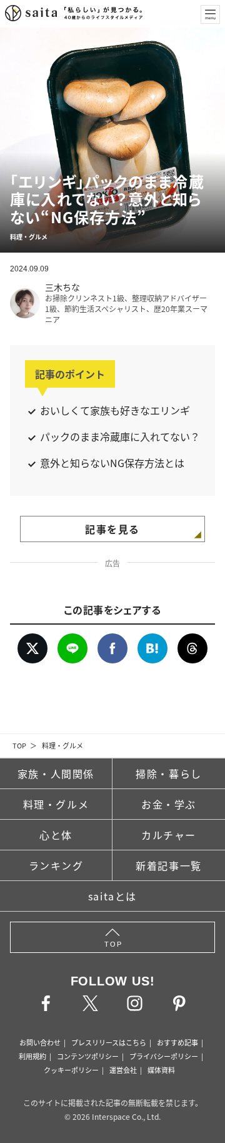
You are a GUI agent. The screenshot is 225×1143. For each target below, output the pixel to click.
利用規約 (32, 1056)
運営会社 (123, 1070)
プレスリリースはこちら (108, 1042)
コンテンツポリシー (88, 1056)
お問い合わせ (40, 1042)
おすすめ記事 (177, 1042)
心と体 (55, 834)
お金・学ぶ (168, 804)
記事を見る (112, 528)
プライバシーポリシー (163, 1056)
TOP (19, 745)
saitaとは (112, 896)
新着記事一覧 (169, 865)
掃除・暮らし (169, 773)
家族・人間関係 (56, 773)
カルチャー (168, 834)
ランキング (56, 865)
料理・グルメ (62, 745)
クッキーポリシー (71, 1070)
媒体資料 (161, 1070)
